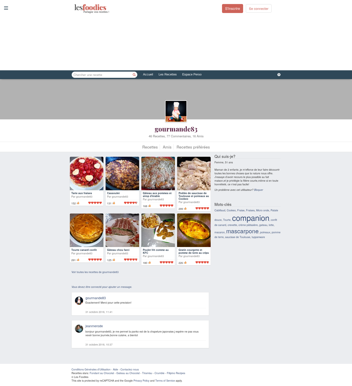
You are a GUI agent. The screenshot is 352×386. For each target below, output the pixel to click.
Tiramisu (147, 373)
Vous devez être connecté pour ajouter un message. (102, 287)
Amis (167, 147)
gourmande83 (176, 128)
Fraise (241, 210)
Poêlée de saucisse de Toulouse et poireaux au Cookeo (194, 196)
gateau (263, 225)
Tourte (227, 220)
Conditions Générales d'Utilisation (91, 369)
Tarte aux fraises (81, 193)
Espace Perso (191, 74)
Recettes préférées (193, 147)
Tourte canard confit (84, 250)
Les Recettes (168, 74)
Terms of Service (165, 380)
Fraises (250, 210)
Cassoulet (113, 193)
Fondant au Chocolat (102, 373)
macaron (219, 232)
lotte (271, 225)
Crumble (159, 373)
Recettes (150, 147)
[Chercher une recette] (134, 74)
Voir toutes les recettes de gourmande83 (95, 272)
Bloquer (258, 190)
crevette (232, 225)
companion (250, 217)
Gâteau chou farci (118, 250)
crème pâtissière (248, 225)
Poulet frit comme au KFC (156, 251)
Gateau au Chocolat (128, 373)
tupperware (258, 237)
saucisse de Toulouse (237, 237)
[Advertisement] (176, 42)
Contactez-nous (129, 369)
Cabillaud (219, 210)
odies (74, 7)
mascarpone (242, 231)
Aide (115, 369)
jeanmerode (94, 325)
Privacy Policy (141, 380)
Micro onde (262, 210)
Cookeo (231, 210)
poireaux (265, 232)
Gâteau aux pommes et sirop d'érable (157, 194)
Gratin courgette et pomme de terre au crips (194, 251)
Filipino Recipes (176, 373)
